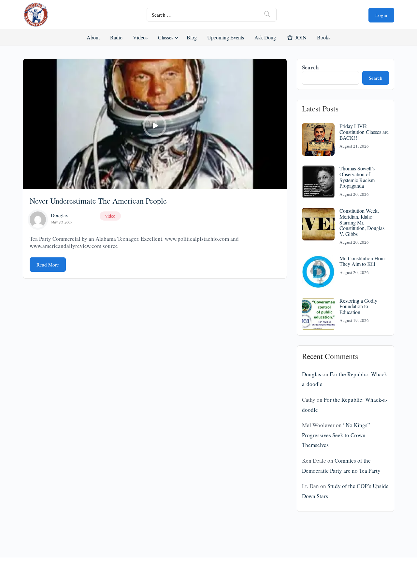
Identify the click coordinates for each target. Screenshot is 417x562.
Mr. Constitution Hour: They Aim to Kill (362, 261)
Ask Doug (265, 37)
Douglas (59, 215)
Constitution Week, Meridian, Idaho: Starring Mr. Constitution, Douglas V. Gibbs (361, 222)
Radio (116, 37)
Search (310, 67)
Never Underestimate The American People (98, 200)
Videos (140, 37)
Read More (47, 264)
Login (381, 15)
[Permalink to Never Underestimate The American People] (155, 124)
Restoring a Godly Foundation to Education (358, 306)
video (110, 216)
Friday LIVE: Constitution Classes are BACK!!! (364, 131)
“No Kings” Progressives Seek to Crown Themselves (336, 435)
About (93, 37)
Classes (165, 37)
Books (323, 37)
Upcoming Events (225, 37)
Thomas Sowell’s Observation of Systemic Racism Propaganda (357, 177)
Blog (192, 37)
